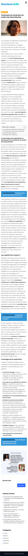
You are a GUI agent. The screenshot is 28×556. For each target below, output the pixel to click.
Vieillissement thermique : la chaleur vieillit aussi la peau (14, 510)
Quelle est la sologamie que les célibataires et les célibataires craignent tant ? (12, 469)
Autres (5, 533)
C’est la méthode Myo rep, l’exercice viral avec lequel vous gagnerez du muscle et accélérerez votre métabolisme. (17, 459)
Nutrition (4, 12)
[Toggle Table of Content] (23, 127)
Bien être (6, 538)
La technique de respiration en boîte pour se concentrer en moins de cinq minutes (14, 130)
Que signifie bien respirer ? (10, 133)
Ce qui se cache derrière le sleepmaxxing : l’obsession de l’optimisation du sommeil (12, 515)
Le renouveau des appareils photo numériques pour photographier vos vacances (14, 498)
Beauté (6, 536)
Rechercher (7, 481)
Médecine (6, 540)
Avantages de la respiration (10, 134)
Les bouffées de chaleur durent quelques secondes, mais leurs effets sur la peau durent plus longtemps (14, 521)
